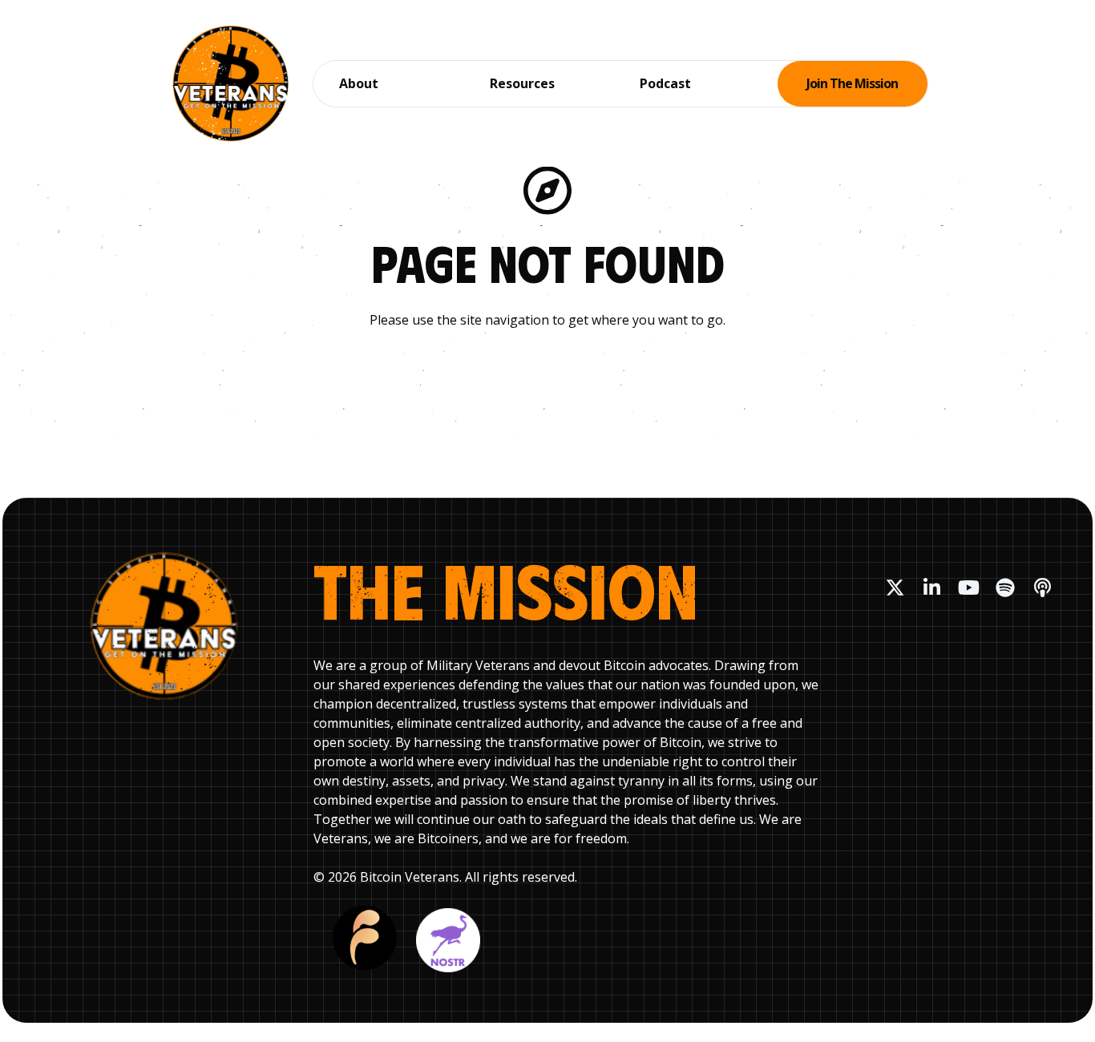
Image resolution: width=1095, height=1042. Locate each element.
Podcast (665, 83)
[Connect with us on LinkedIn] (931, 587)
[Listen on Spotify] (1005, 587)
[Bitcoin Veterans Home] (231, 83)
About (358, 83)
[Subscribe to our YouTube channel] (968, 587)
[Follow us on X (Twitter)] (895, 587)
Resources (522, 83)
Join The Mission (852, 83)
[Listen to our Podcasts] (1042, 587)
